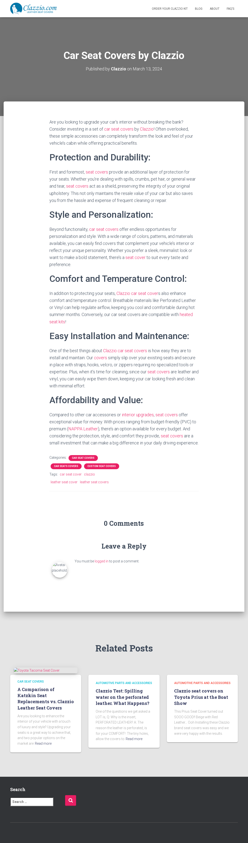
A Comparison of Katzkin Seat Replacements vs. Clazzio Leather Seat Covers (45, 698)
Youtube (39, 833)
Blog (198, 8)
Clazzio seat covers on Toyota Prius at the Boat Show (201, 697)
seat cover (135, 257)
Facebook (14, 833)
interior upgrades (138, 414)
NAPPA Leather (83, 428)
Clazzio (147, 129)
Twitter (22, 833)
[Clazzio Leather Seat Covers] (33, 9)
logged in (101, 561)
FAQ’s (230, 8)
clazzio (89, 474)
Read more (43, 743)
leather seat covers (94, 482)
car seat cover (144, 293)
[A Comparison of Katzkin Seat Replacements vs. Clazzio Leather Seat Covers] (37, 670)
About (214, 8)
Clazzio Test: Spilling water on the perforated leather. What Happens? (122, 697)
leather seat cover (64, 482)
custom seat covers (101, 466)
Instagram (31, 833)
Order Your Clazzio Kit (170, 8)
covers (100, 357)
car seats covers (66, 466)
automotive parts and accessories (124, 683)
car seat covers (118, 129)
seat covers (97, 172)
